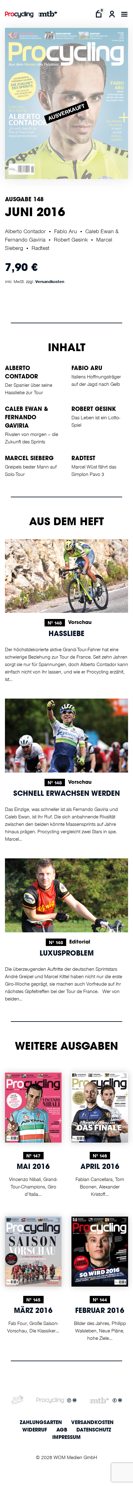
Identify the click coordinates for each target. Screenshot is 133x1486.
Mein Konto (112, 14)
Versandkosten (49, 281)
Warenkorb (99, 14)
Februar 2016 (99, 1311)
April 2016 (99, 1167)
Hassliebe (66, 634)
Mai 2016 (33, 1167)
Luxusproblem (67, 954)
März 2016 (33, 1311)
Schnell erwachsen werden (66, 794)
